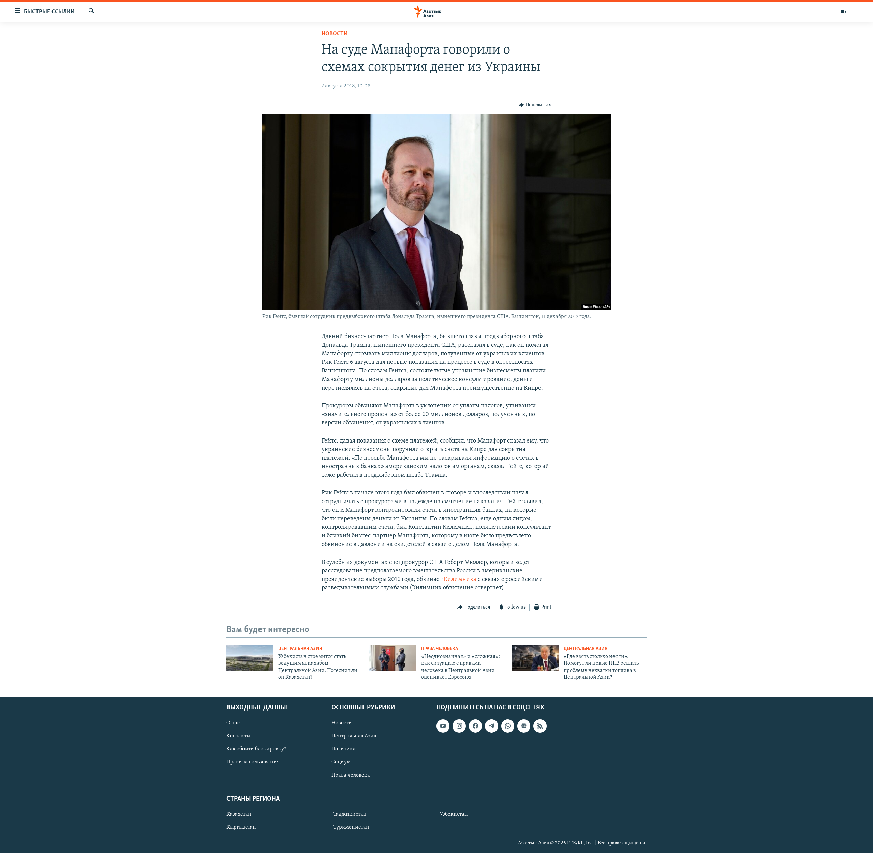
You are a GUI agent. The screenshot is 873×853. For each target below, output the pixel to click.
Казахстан (238, 814)
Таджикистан (350, 814)
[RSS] (539, 725)
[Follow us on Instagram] (459, 725)
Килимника (461, 580)
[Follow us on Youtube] (442, 725)
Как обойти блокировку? (256, 749)
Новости (335, 34)
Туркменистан (351, 827)
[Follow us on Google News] (523, 725)
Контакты (238, 736)
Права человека (439, 649)
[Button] (535, 105)
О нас (233, 723)
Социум (341, 762)
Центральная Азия (300, 649)
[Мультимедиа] (843, 11)
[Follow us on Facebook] (475, 725)
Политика (343, 749)
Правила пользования (253, 762)
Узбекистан (454, 814)
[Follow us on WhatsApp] (507, 725)
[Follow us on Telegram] (491, 725)
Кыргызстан (241, 827)
